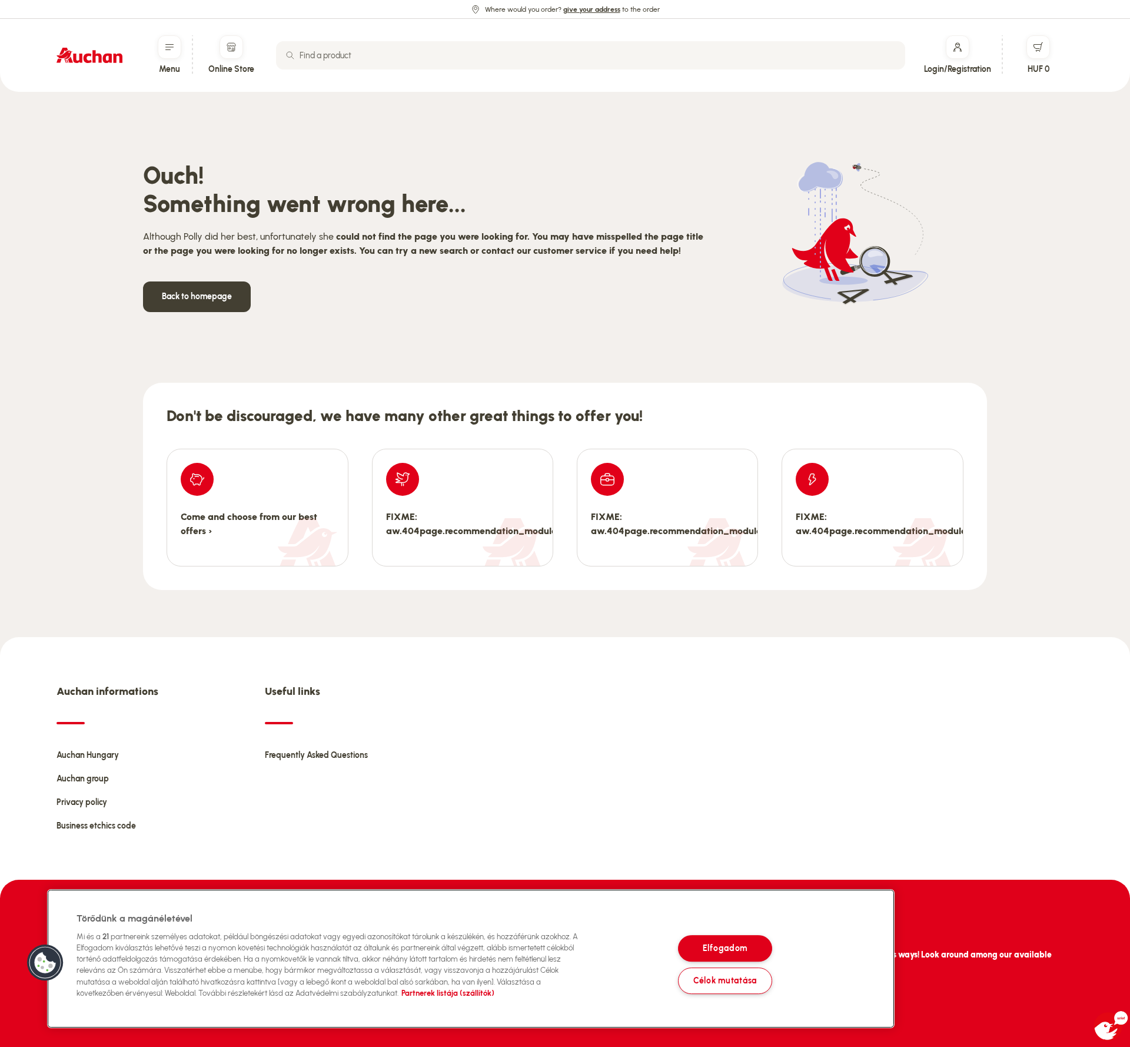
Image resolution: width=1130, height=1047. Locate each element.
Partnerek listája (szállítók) (447, 993)
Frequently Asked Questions (316, 755)
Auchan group (82, 779)
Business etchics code (96, 826)
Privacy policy (81, 802)
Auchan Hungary (87, 755)
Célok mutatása (725, 980)
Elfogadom (725, 948)
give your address (591, 9)
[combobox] (590, 55)
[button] (45, 963)
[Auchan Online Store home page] (89, 55)
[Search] (290, 55)
